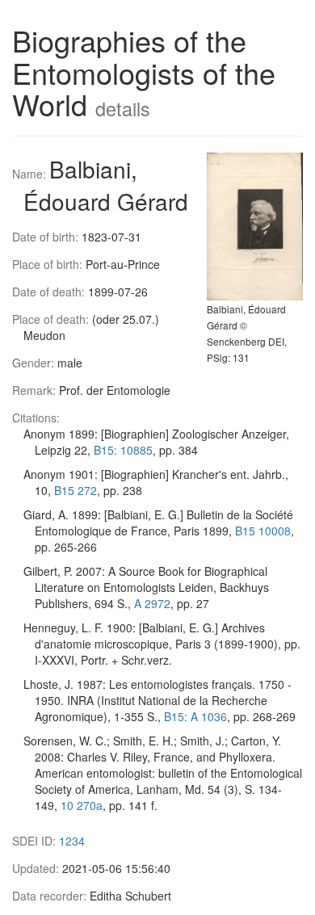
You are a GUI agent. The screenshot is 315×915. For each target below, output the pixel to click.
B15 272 (75, 490)
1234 (72, 841)
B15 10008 (263, 531)
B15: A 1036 (195, 716)
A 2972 (152, 603)
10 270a (82, 805)
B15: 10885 (123, 450)
